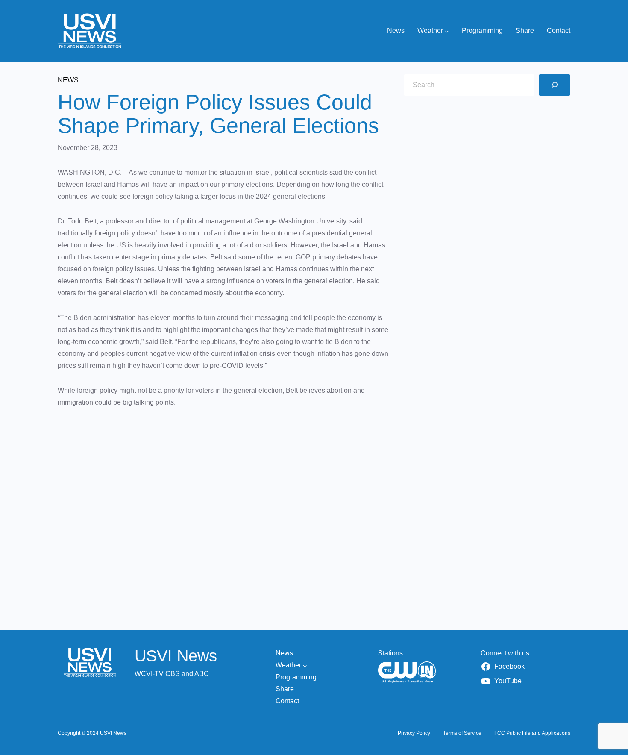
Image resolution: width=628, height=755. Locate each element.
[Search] (554, 85)
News (68, 80)
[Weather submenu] (447, 31)
